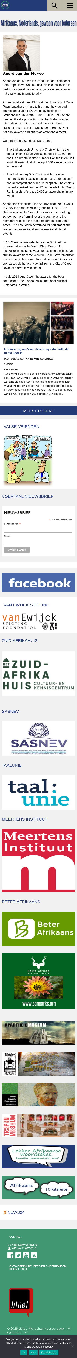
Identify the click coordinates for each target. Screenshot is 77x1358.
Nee (33, 1352)
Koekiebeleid (49, 1352)
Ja (23, 1352)
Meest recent (38, 411)
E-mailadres (12, 524)
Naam (7, 536)
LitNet (23, 1328)
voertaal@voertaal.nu (25, 1244)
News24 (15, 1212)
